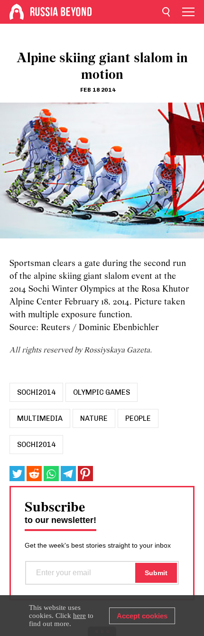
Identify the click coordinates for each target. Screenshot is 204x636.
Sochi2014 (36, 444)
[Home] (16, 12)
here (79, 615)
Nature (94, 418)
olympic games (101, 392)
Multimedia (40, 418)
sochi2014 (36, 392)
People (138, 418)
